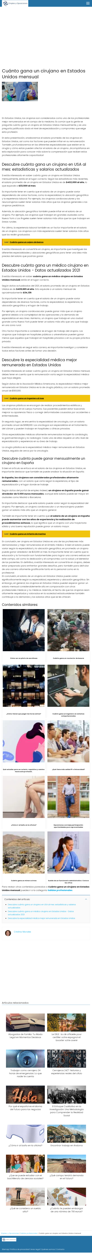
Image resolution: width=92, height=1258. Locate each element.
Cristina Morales (22, 931)
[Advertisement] (46, 37)
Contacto (60, 1249)
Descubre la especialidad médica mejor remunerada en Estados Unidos (41, 918)
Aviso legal (35, 1249)
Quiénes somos (48, 1249)
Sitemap (5, 1249)
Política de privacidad (19, 1249)
